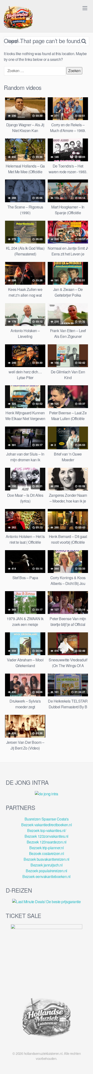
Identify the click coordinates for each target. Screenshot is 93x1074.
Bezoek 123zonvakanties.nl (46, 836)
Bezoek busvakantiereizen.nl (46, 859)
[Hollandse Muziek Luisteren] (18, 18)
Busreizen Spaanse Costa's (47, 819)
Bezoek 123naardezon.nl (47, 842)
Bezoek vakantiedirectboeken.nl (46, 824)
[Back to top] (84, 1063)
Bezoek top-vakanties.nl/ (46, 830)
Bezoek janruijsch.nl (46, 865)
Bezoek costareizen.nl (46, 853)
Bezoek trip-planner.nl (46, 847)
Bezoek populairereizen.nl (46, 870)
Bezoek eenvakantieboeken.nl (46, 876)
